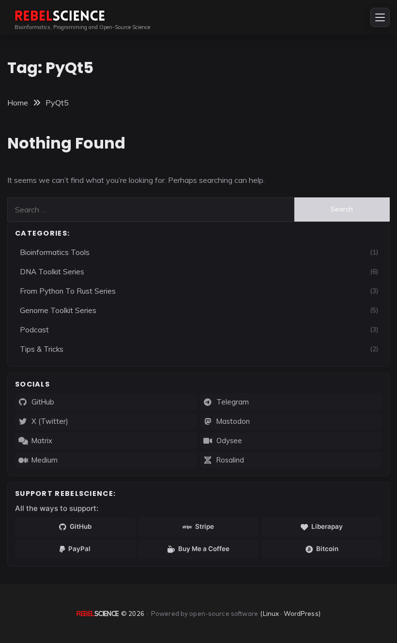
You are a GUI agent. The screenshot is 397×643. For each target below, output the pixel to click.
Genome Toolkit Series (58, 310)
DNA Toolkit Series (52, 271)
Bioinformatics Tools (55, 252)
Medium (44, 459)
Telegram (232, 401)
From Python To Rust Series (68, 291)
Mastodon (233, 421)
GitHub (42, 401)
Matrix (41, 440)
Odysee (229, 440)
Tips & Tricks (41, 349)
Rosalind (230, 459)
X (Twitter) (49, 421)
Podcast (34, 329)
